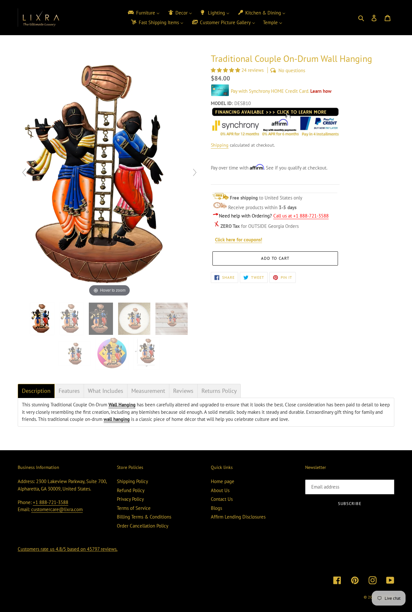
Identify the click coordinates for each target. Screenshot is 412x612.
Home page (222, 481)
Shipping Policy (132, 481)
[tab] (36, 391)
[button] (226, 70)
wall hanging (117, 419)
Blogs (216, 508)
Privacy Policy (130, 499)
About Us (220, 490)
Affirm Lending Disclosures (238, 517)
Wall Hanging (122, 405)
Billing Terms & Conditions (144, 517)
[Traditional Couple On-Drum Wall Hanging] (135, 319)
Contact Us (222, 499)
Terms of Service (134, 508)
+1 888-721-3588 (50, 502)
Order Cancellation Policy (142, 526)
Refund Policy (131, 490)
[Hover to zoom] (109, 175)
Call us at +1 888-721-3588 (301, 216)
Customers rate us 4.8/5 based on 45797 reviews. (67, 549)
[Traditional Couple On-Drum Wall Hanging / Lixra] (43, 319)
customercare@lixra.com (57, 509)
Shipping (220, 145)
